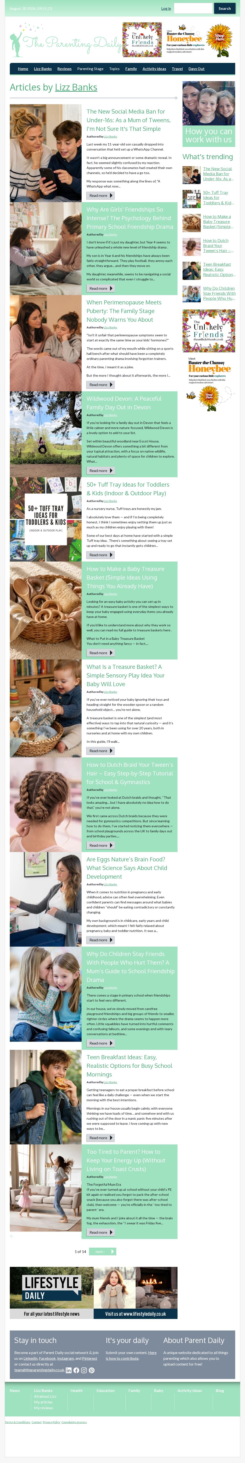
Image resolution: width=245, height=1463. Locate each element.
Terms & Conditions (17, 1422)
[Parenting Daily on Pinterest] (92, 1370)
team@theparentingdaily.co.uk (39, 1369)
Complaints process (74, 1422)
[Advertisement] (209, 489)
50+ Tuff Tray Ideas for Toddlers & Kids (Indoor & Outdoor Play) (218, 202)
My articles (43, 1402)
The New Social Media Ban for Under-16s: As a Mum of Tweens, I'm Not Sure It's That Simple (129, 120)
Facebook (47, 1358)
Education (106, 1390)
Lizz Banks (43, 68)
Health (77, 1390)
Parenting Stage (90, 68)
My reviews (43, 1407)
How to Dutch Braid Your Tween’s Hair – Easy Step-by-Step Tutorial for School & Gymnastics (130, 773)
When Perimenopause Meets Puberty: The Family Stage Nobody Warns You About (124, 310)
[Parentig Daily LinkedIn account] (69, 1370)
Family (131, 68)
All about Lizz (45, 1396)
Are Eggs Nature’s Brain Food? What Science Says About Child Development (127, 867)
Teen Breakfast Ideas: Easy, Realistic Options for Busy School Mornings (129, 1065)
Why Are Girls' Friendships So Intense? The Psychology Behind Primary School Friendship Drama (130, 218)
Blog (220, 1390)
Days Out (197, 68)
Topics (114, 68)
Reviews (64, 68)
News (15, 1390)
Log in (166, 8)
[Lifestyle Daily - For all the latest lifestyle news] (94, 1293)
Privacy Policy (51, 1422)
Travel (177, 68)
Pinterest (89, 1358)
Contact (37, 1422)
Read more (98, 195)
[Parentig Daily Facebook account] (76, 1370)
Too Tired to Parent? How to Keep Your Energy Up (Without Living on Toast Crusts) (126, 1160)
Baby (158, 1390)
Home (23, 68)
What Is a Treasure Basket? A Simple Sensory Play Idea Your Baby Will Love (126, 675)
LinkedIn (30, 1358)
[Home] (66, 39)
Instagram (65, 1358)
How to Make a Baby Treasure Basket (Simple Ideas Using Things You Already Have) (125, 577)
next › (100, 1251)
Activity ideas (154, 68)
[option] (178, 39)
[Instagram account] (84, 1370)
